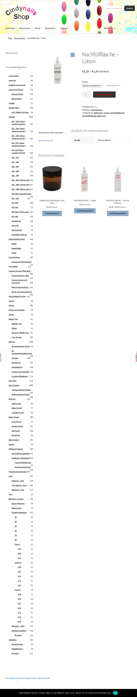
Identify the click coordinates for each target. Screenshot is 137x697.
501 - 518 (15, 198)
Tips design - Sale (19, 485)
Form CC (18, 562)
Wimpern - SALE (18, 626)
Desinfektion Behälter (21, 453)
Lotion (106, 113)
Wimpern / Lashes (16, 499)
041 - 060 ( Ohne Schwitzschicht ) (19, 137)
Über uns (64, 28)
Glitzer (11, 305)
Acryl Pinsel (16, 421)
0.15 (19, 580)
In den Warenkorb (104, 94)
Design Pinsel (17, 426)
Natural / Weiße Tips (20, 332)
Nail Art (12, 342)
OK (115, 693)
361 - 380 (15, 171)
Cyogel (11, 103)
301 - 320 (15, 157)
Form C (17, 544)
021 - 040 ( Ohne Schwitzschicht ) (19, 129)
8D (16, 540)
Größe (85, 81)
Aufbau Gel (16, 403)
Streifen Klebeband (20, 376)
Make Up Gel (17, 408)
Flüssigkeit (13, 266)
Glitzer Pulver (17, 94)
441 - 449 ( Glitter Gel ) (21, 189)
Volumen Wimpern (19, 512)
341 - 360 (15, 166)
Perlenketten (17, 367)
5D (16, 526)
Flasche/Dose (19, 38)
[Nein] (133, 693)
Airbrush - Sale (18, 481)
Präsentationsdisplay (18, 471)
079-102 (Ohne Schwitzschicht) (18, 151)
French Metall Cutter (17, 296)
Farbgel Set (16, 221)
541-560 (15, 207)
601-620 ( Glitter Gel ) (20, 212)
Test (10, 494)
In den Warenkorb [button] (52, 213)
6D (16, 531)
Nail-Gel (12, 399)
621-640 (15, 216)
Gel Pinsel (16, 431)
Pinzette (18, 635)
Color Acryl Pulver (16, 89)
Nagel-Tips (13, 319)
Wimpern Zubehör (19, 630)
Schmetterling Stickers (21, 390)
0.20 (19, 585)
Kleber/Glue (16, 508)
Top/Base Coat (18, 412)
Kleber (14, 328)
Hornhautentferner (23, 467)
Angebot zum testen (17, 85)
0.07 (19, 558)
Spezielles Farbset (19, 234)
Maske (11, 314)
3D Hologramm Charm (21, 346)
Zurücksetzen (113, 85)
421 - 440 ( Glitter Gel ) (21, 184)
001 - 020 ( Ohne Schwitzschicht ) (19, 122)
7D (16, 535)
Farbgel (12, 117)
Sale (10, 476)
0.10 (19, 608)
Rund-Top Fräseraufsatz (22, 292)
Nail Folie (12, 381)
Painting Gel (17, 230)
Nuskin (11, 444)
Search (129, 8)
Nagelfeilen (16, 248)
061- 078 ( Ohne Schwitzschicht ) (19, 144)
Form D (18, 590)
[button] (73, 55)
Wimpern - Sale (18, 490)
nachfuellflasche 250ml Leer (94, 116)
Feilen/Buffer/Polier (17, 239)
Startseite (10, 28)
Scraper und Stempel (20, 372)
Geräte (11, 301)
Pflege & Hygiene (16, 449)
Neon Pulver (17, 98)
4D (16, 521)
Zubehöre (13, 640)
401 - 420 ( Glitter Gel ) (21, 180)
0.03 (19, 549)
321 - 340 (15, 162)
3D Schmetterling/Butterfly (22, 352)
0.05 (19, 553)
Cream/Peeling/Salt (23, 462)
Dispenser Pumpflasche (21, 262)
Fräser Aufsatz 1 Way (20, 275)
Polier (14, 253)
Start (10, 38)
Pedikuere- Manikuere (20, 458)
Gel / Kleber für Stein (20, 112)
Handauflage (17, 644)
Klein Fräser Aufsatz (20, 287)
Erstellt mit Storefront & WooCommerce (37, 681)
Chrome (15, 358)
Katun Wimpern (18, 503)
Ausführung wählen (85, 211)
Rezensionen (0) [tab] (45, 140)
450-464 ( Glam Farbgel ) (21, 194)
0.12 (19, 576)
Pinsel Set (16, 435)
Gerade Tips (17, 323)
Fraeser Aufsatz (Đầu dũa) (20, 271)
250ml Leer (98, 113)
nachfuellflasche (117, 113)
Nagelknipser (17, 649)
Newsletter (50, 28)
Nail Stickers (14, 385)
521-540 (15, 203)
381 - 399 (15, 175)
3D (16, 517)
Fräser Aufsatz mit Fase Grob (19, 281)
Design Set (16, 362)
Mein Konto (25, 28)
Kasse (37, 28)
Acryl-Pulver (14, 76)
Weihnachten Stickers (21, 394)
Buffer (14, 244)
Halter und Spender (17, 310)
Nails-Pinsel (14, 417)
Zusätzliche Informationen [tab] (50, 132)
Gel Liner (15, 225)
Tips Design (17, 337)
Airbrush (12, 80)
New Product (14, 440)
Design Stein (14, 107)
